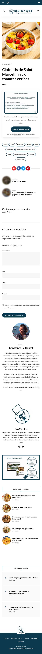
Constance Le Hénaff (21, 347)
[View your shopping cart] (39, 2)
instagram (3, 2)
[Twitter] (23, 168)
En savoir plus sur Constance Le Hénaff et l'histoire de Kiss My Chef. (21, 389)
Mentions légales (16, 638)
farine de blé (20, 144)
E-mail (4, 282)
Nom (3, 271)
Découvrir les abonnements (21, 129)
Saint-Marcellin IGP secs (20, 154)
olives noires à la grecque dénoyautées (26, 149)
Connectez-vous (17, 134)
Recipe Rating (5, 245)
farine (12, 144)
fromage (29, 144)
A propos (6, 638)
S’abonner (21, 641)
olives (36, 144)
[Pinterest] (28, 168)
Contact (26, 638)
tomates (32, 154)
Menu (38, 11)
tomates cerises (21, 159)
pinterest (7, 2)
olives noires (10, 149)
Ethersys (24, 646)
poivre (9, 154)
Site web (4, 294)
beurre (5, 144)
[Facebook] (18, 168)
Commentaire (6, 251)
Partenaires (34, 638)
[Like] (14, 168)
